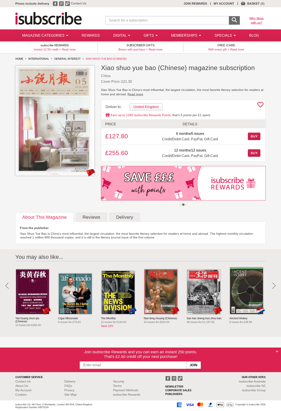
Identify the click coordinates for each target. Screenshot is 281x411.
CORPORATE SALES (178, 390)
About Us (21, 386)
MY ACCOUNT (224, 3)
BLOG (254, 35)
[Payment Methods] (204, 404)
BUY (254, 136)
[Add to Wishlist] (260, 106)
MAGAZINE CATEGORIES (43, 35)
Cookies (21, 394)
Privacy (69, 390)
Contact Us (78, 3)
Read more (69, 49)
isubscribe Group (254, 390)
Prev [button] (7, 286)
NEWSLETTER (174, 386)
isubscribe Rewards (126, 394)
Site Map (70, 394)
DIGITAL (120, 35)
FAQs (68, 386)
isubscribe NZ (256, 386)
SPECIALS (223, 35)
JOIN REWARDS (195, 3)
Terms (117, 386)
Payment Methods (125, 390)
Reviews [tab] (91, 217)
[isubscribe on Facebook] (55, 3)
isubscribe (252, 381)
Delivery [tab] (124, 217)
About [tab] (44, 217)
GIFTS (149, 35)
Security (118, 381)
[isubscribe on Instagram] (62, 3)
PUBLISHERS (173, 394)
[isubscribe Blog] (68, 3)
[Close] (277, 351)
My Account (23, 390)
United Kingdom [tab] (146, 107)
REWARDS (91, 35)
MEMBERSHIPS (184, 35)
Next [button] (274, 286)
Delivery (70, 381)
